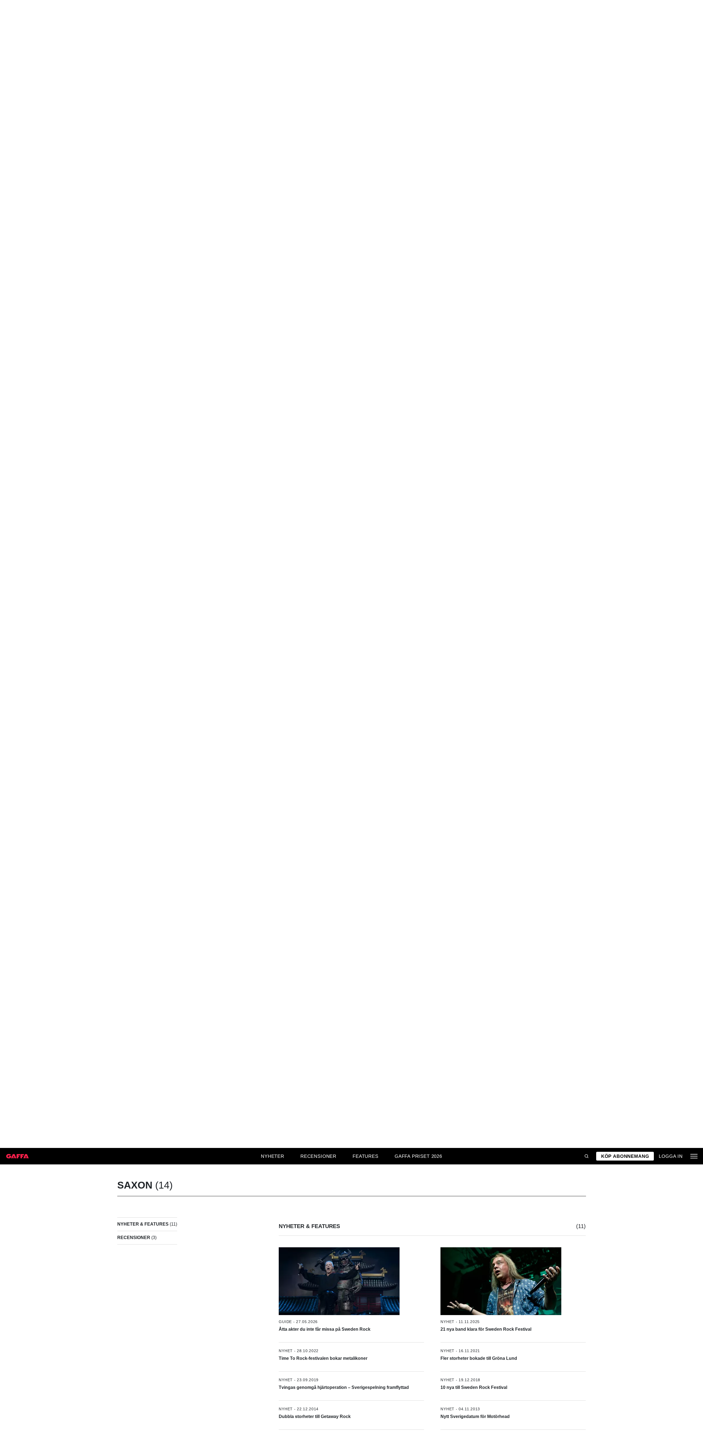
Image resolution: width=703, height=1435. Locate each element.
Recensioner (318, 1156)
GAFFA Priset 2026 (418, 1156)
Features (365, 1156)
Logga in (671, 1156)
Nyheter (272, 1156)
